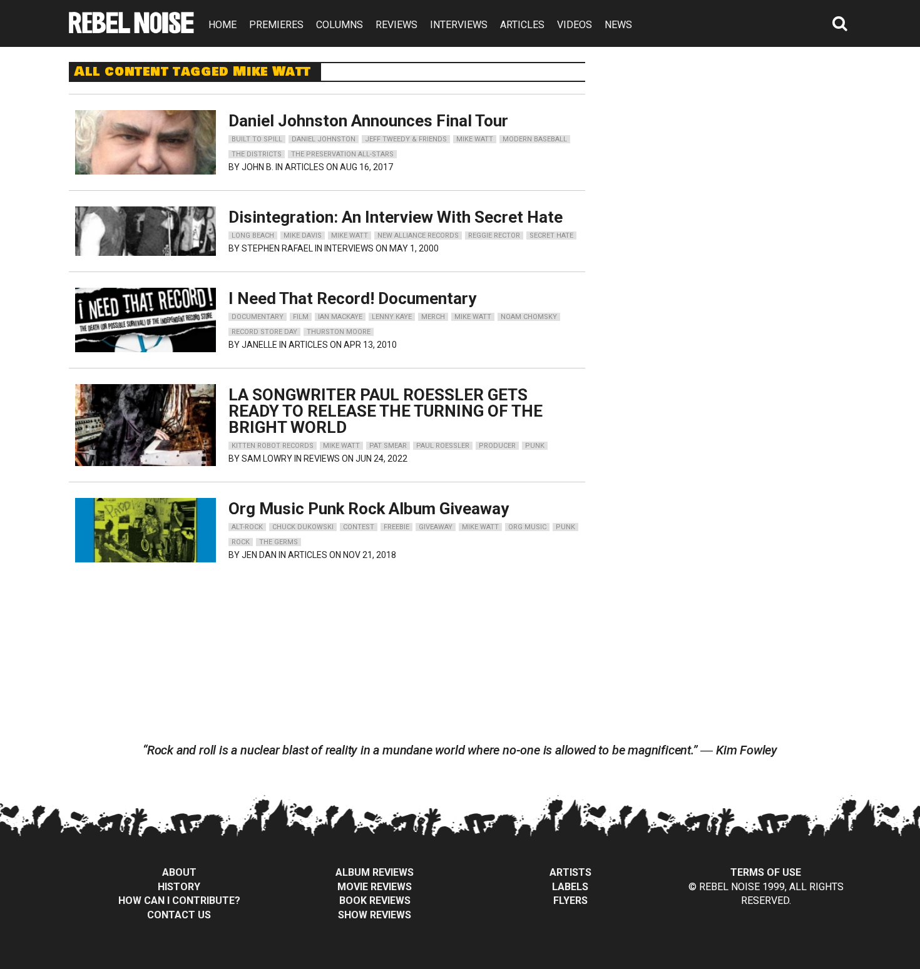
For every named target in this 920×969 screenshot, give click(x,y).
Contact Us (179, 915)
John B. (257, 167)
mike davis (303, 235)
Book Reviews (375, 900)
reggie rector (494, 235)
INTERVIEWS (459, 25)
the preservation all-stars (342, 154)
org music (527, 527)
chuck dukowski (303, 527)
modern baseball (535, 139)
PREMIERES (276, 25)
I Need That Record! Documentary (352, 298)
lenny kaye (392, 317)
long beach (253, 235)
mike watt (474, 139)
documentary (258, 317)
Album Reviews (374, 872)
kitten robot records (273, 446)
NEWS (618, 25)
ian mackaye (340, 317)
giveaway (435, 527)
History (179, 887)
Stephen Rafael (277, 248)
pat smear (388, 446)
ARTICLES (522, 25)
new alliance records (418, 235)
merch (433, 317)
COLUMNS (339, 25)
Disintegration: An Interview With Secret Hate (395, 217)
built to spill (257, 139)
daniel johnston (323, 139)
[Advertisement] (734, 140)
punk (534, 446)
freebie (396, 527)
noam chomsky (529, 317)
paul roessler (442, 446)
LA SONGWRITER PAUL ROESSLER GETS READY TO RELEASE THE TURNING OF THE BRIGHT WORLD (385, 411)
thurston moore (339, 332)
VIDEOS (574, 25)
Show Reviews (374, 915)
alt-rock (247, 527)
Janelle (259, 345)
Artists (570, 872)
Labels (570, 887)
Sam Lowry (267, 459)
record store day (264, 332)
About (179, 872)
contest (358, 527)
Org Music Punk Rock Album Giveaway (368, 508)
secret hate (551, 235)
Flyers (570, 900)
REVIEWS (396, 25)
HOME (222, 25)
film (301, 317)
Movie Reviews (374, 887)
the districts (257, 154)
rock (241, 542)
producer (497, 446)
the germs (278, 542)
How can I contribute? (179, 900)
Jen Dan (259, 555)
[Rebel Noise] (131, 29)
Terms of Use (765, 872)
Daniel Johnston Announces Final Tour (368, 120)
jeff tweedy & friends (406, 139)
